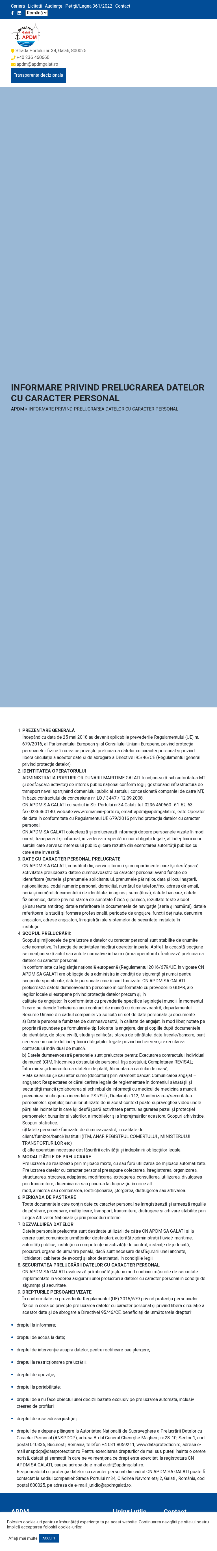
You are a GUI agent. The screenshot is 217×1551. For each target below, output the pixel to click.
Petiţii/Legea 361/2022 (88, 6)
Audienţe (53, 6)
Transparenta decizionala (38, 75)
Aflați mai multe (23, 1538)
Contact (122, 6)
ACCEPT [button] (48, 1538)
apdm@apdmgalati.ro (37, 64)
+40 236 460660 (33, 57)
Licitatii (35, 6)
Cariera (18, 6)
